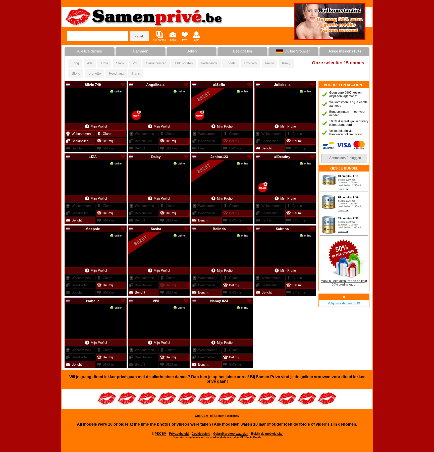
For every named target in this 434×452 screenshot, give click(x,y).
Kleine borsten (155, 63)
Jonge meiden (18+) (344, 51)
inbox (173, 39)
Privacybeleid (179, 433)
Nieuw (269, 63)
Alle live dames (89, 51)
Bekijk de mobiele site (267, 433)
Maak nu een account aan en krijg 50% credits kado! (344, 282)
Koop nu (343, 189)
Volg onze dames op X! (344, 303)
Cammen (140, 51)
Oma (104, 63)
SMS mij (109, 148)
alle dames (159, 39)
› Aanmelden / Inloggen (344, 158)
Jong (75, 63)
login (196, 39)
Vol (135, 63)
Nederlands (209, 63)
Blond (76, 73)
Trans (136, 73)
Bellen (192, 51)
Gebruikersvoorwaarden (230, 433)
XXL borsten (184, 63)
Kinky (286, 63)
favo (184, 39)
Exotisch (250, 63)
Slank (120, 63)
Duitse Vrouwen (297, 51)
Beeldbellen (242, 51)
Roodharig (116, 73)
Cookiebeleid (201, 433)
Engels (231, 63)
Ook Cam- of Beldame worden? (217, 416)
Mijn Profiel (99, 126)
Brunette (94, 73)
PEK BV (160, 433)
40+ (90, 63)
